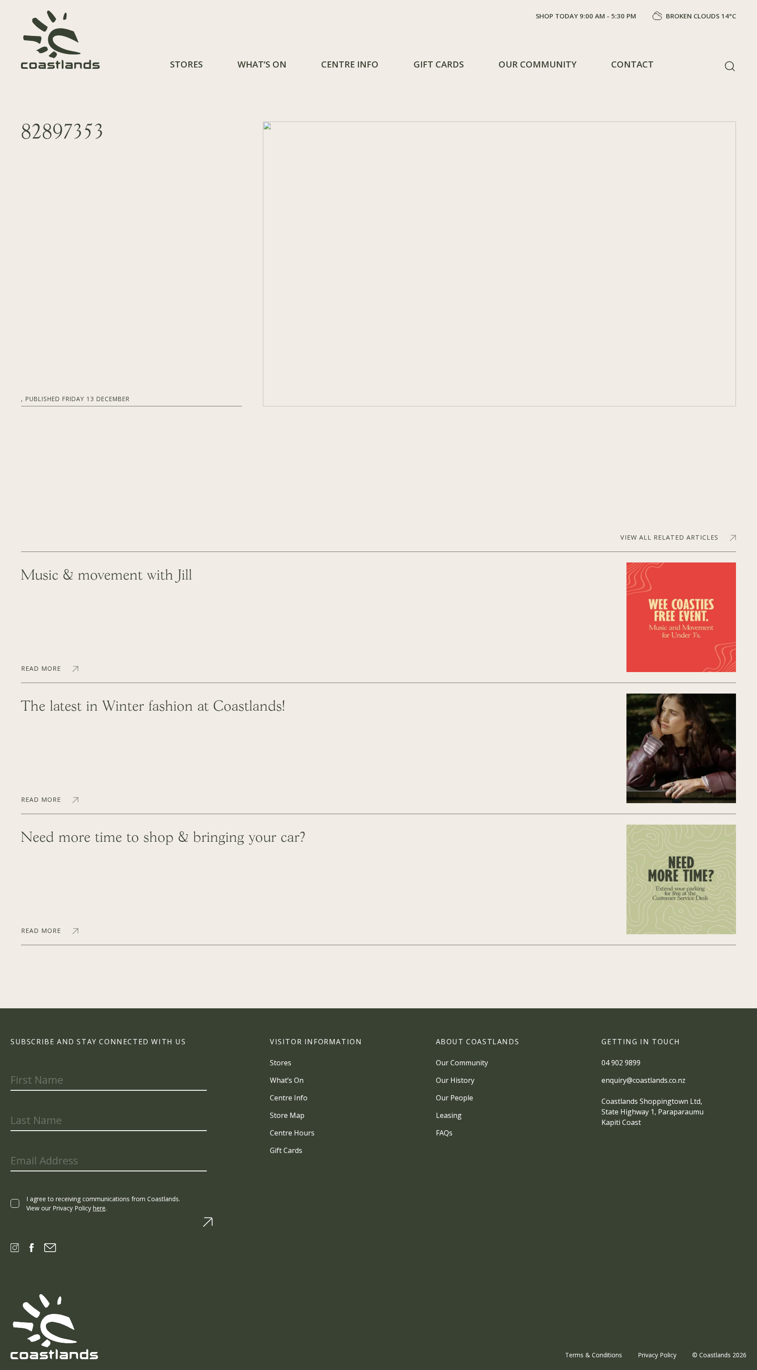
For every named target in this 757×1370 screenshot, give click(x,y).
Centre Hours (292, 1133)
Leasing (449, 1115)
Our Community (538, 64)
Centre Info (349, 64)
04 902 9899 (620, 1063)
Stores (186, 64)
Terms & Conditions (593, 1355)
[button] (730, 66)
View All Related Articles (669, 537)
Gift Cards (439, 64)
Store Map (287, 1115)
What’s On (262, 64)
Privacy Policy (657, 1355)
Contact (632, 64)
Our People (454, 1098)
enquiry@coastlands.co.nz (643, 1080)
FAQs (444, 1133)
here (99, 1208)
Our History (455, 1080)
